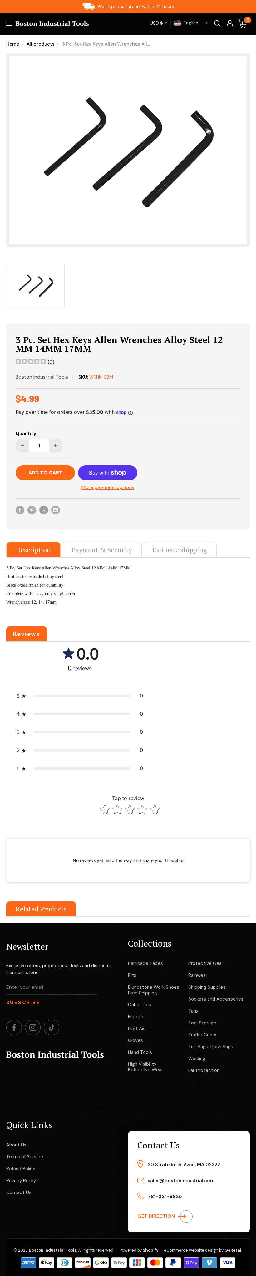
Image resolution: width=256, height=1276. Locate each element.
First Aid (137, 1028)
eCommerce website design (191, 1250)
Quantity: (26, 434)
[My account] (230, 23)
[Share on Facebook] (20, 509)
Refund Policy (20, 1168)
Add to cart (45, 472)
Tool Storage (202, 1023)
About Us (16, 1145)
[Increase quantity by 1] (55, 445)
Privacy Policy (21, 1180)
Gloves (135, 1040)
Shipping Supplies (207, 987)
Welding (196, 1058)
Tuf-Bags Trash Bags (210, 1046)
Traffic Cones (203, 1035)
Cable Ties (139, 1005)
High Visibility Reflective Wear (145, 1067)
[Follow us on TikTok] (51, 1027)
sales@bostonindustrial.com (181, 1180)
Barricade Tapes (145, 963)
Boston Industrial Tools (42, 377)
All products (41, 44)
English (190, 23)
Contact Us (19, 1192)
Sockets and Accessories (216, 999)
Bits (132, 975)
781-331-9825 (165, 1196)
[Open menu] (9, 23)
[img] (31, 362)
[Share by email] (55, 509)
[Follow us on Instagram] (33, 1027)
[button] (79, 696)
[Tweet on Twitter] (43, 509)
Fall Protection (203, 1070)
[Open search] (217, 23)
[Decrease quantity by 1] (22, 445)
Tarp (193, 1011)
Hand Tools (140, 1052)
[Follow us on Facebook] (14, 1027)
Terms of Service (24, 1157)
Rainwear (197, 975)
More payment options (107, 487)
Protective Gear (205, 963)
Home (12, 44)
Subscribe (23, 1002)
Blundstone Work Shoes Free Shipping (153, 990)
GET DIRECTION (156, 1216)
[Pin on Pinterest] (31, 509)
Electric (136, 1016)
